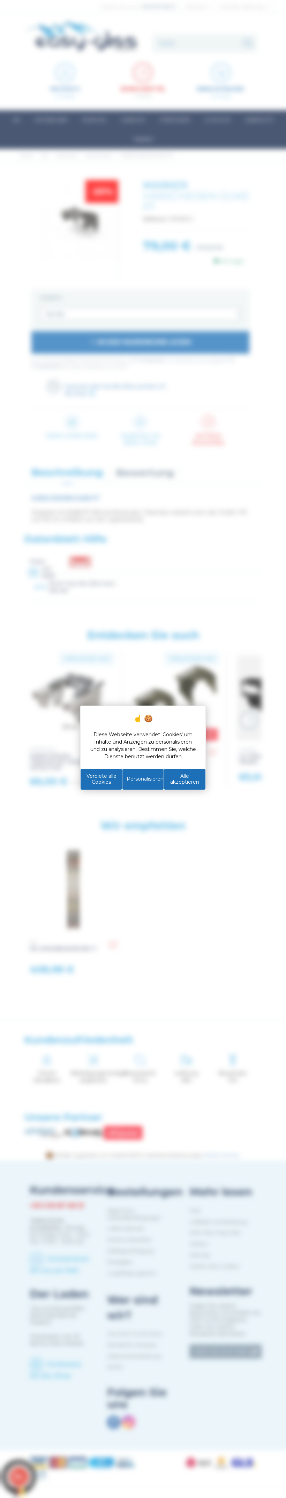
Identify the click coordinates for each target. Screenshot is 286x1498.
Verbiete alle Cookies (101, 779)
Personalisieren (145, 779)
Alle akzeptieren (184, 779)
